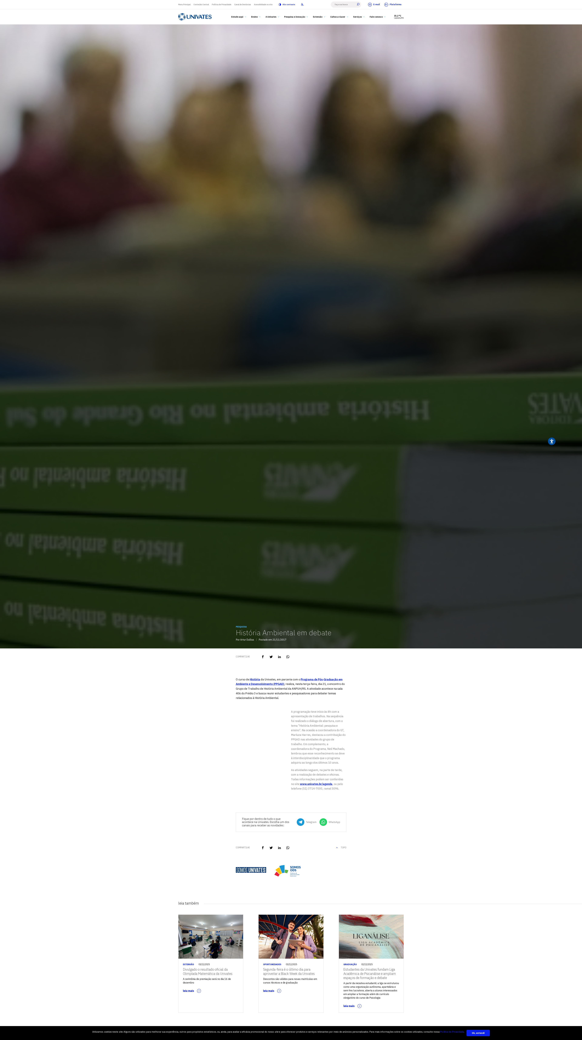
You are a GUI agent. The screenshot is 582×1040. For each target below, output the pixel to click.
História (255, 679)
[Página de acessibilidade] (302, 4)
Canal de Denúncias (242, 4)
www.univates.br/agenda (316, 784)
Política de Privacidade (221, 4)
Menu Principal (184, 4)
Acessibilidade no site (263, 4)
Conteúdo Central (201, 4)
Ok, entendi (478, 1033)
